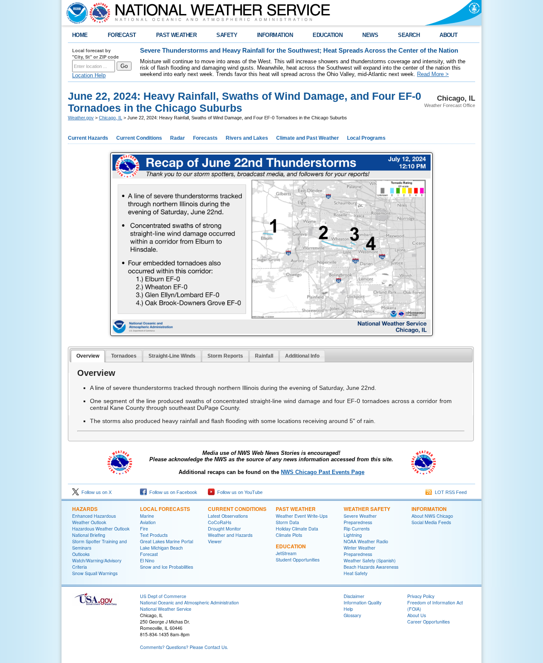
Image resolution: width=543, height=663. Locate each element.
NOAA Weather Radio (366, 541)
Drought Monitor (224, 528)
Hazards (85, 509)
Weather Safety (367, 509)
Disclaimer (354, 596)
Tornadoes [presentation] (124, 356)
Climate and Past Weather (307, 138)
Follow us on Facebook (172, 492)
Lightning (353, 535)
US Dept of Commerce (163, 596)
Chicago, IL (110, 117)
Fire (144, 528)
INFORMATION (275, 35)
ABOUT (448, 35)
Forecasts (205, 138)
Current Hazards (88, 138)
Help (348, 609)
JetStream (286, 553)
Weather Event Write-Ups (301, 516)
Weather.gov (81, 117)
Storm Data (287, 522)
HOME (80, 35)
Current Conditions (139, 138)
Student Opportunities (297, 559)
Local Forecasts (165, 509)
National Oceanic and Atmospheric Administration (189, 602)
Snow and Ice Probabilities (166, 567)
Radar (177, 138)
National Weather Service (165, 609)
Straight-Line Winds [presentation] (172, 356)
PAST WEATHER (176, 35)
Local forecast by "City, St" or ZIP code (95, 53)
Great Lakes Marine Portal (166, 541)
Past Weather (296, 509)
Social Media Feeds (431, 522)
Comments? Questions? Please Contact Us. (184, 647)
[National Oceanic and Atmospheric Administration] (75, 12)
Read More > (433, 74)
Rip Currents (356, 528)
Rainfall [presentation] (264, 356)
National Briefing (88, 535)
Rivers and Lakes (247, 138)
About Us (416, 615)
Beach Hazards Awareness (371, 567)
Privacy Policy (420, 596)
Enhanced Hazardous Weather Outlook (94, 519)
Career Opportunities (428, 621)
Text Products (154, 535)
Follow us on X (95, 492)
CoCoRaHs (219, 522)
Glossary (352, 615)
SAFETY (226, 35)
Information (429, 509)
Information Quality (362, 602)
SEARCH (409, 35)
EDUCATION (327, 35)
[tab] (88, 356)
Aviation (148, 522)
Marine (147, 516)
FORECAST (122, 35)
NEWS (370, 35)
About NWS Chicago (432, 516)
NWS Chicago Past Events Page (322, 472)
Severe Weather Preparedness (360, 519)
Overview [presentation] (87, 356)
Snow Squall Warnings (95, 573)
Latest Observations (228, 516)
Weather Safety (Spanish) (370, 560)
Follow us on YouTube (239, 492)
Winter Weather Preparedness (359, 551)
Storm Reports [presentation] (225, 356)
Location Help (89, 75)
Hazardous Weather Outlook (100, 528)
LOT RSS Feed (449, 492)
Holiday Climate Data (297, 528)
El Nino (147, 560)
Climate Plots (289, 535)
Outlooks (81, 554)
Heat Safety (355, 573)
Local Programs (366, 138)
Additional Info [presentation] (302, 356)
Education (291, 546)
